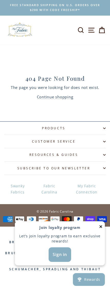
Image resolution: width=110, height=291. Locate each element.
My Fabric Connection (86, 188)
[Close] (101, 227)
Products (53, 128)
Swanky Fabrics (18, 188)
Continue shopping (55, 96)
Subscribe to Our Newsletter (53, 168)
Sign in (60, 254)
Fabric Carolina (49, 188)
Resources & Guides (53, 155)
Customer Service (54, 141)
